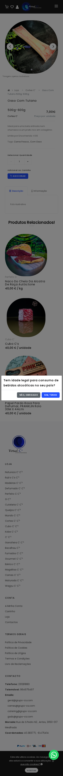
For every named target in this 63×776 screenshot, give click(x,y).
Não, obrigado (28, 394)
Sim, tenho (50, 394)
